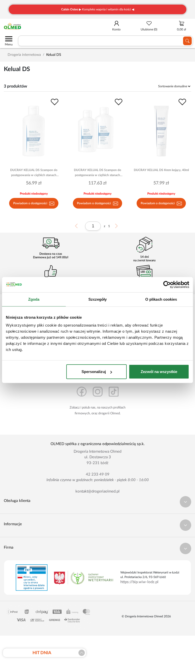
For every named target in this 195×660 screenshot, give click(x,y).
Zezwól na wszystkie (159, 371)
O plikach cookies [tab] (161, 299)
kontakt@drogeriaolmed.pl (97, 491)
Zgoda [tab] (34, 299)
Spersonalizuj (94, 371)
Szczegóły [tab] (97, 299)
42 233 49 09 (97, 474)
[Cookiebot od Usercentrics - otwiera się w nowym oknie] (167, 284)
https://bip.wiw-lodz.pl (139, 582)
